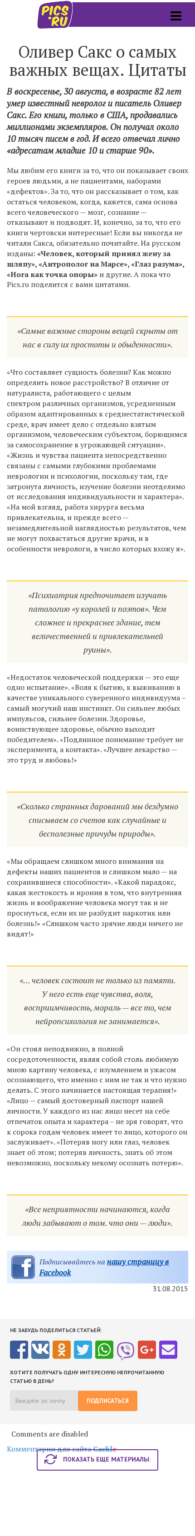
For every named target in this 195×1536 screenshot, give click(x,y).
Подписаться (108, 1401)
